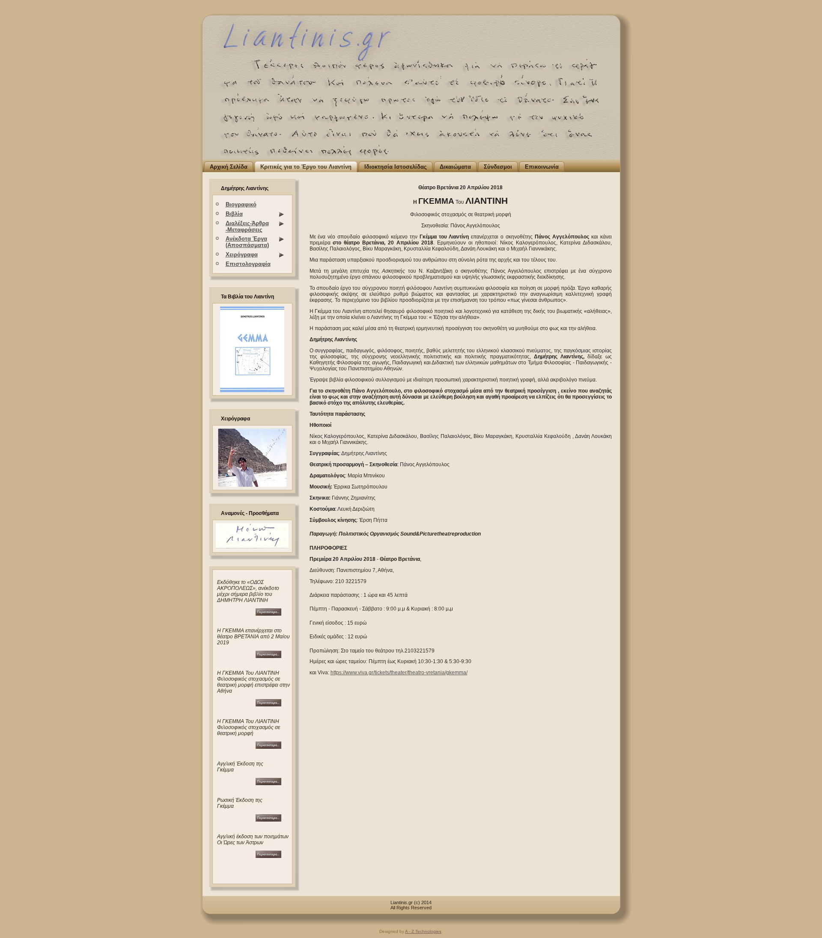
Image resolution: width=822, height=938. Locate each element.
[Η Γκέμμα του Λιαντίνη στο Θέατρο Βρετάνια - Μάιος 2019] (249, 656)
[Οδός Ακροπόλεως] (249, 613)
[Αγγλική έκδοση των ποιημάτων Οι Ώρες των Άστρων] (268, 856)
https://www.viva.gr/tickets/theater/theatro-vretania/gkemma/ (399, 673)
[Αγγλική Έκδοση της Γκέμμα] (268, 783)
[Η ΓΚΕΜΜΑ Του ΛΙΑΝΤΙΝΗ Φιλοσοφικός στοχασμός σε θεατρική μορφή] (268, 704)
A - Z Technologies (423, 931)
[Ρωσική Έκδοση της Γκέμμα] (268, 819)
